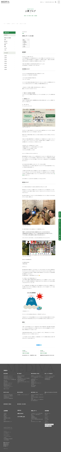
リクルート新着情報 (48, 426)
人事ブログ (46, 421)
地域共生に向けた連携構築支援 (8, 398)
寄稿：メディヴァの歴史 (7, 37)
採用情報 (47, 410)
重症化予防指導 (33, 385)
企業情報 (6, 410)
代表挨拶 (5, 413)
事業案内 (6, 370)
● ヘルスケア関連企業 (48, 373)
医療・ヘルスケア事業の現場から (35, 414)
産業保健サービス (33, 381)
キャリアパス (46, 416)
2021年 (5, 65)
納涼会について (25, 45)
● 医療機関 (6, 373)
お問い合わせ (20, 413)
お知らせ (19, 410)
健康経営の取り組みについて (8, 421)
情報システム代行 (6, 388)
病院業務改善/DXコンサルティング (9, 378)
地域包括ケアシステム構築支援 (8, 395)
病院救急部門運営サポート (7, 385)
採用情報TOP (59, 214)
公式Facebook (7, 442)
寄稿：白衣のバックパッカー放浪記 (36, 421)
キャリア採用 (59, 226)
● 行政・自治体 (6, 392)
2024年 (5, 59)
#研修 (25, 15)
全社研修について (25, 43)
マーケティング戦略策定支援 (49, 377)
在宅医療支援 (6, 381)
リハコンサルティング (7, 387)
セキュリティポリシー (7, 435)
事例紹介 (32, 415)
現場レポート (34, 410)
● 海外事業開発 (20, 392)
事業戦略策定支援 (47, 378)
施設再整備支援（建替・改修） (21, 379)
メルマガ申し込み (21, 416)
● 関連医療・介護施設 (7, 404)
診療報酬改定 (33, 416)
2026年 (5, 55)
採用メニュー (42, 2)
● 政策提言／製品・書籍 (21, 404)
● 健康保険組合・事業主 (35, 373)
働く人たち (5, 41)
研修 (5, 46)
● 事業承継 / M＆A (34, 392)
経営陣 (5, 419)
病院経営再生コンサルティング (8, 377)
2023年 (5, 61)
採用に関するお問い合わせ (49, 2)
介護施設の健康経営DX (20, 380)
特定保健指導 (33, 386)
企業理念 (5, 414)
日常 (5, 39)
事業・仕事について (47, 413)
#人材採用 (35, 15)
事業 (5, 44)
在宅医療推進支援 (6, 397)
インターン (59, 232)
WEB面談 (32, 384)
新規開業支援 (19, 377)
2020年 (5, 67)
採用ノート (6, 446)
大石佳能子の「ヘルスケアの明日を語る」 (37, 413)
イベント (5, 48)
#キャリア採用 (29, 15)
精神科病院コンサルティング (8, 384)
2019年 (5, 69)
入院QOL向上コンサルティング (8, 386)
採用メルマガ (47, 422)
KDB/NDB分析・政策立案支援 (8, 394)
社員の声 (46, 414)
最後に (24, 46)
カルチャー (46, 415)
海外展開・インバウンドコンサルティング (23, 394)
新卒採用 (59, 220)
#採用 (32, 15)
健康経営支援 (33, 380)
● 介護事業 (19, 373)
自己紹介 (24, 41)
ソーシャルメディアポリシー (7, 436)
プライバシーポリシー (7, 434)
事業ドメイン (5, 415)
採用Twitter (7, 444)
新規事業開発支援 (47, 379)
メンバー (5, 420)
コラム (5, 49)
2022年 (5, 63)
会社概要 (5, 416)
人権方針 (5, 437)
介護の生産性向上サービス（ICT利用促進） (23, 378)
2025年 (5, 57)
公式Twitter (7, 443)
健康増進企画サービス (34, 379)
